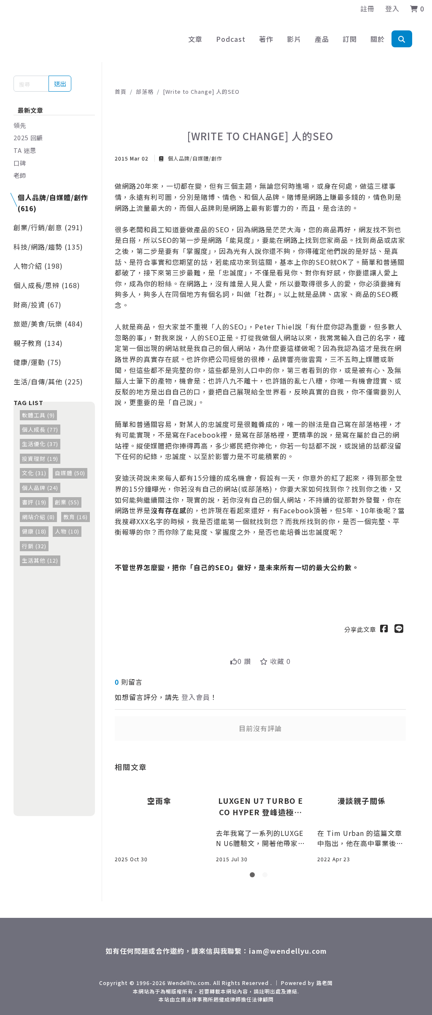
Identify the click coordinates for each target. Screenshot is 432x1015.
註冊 (367, 8)
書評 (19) (34, 502)
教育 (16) (75, 517)
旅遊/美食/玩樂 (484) (48, 323)
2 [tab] (266, 876)
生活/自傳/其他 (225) (48, 381)
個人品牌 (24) (40, 488)
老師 (20, 175)
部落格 (145, 91)
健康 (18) (34, 531)
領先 (20, 125)
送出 (60, 83)
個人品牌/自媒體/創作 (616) (53, 202)
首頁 (121, 91)
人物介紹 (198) (38, 266)
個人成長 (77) (40, 429)
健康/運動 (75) (38, 362)
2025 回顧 (28, 137)
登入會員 (195, 697)
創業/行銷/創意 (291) (48, 227)
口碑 (20, 162)
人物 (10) (67, 531)
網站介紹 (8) (38, 517)
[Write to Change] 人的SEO (201, 91)
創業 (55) (67, 502)
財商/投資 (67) (38, 304)
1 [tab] (254, 876)
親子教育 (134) (38, 343)
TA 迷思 (25, 150)
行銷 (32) (34, 546)
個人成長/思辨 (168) (47, 285)
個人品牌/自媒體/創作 (194, 158)
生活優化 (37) (40, 444)
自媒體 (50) (70, 473)
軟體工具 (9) (38, 415)
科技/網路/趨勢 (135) (48, 247)
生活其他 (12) (40, 560)
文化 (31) (34, 473)
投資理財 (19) (40, 458)
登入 (392, 8)
